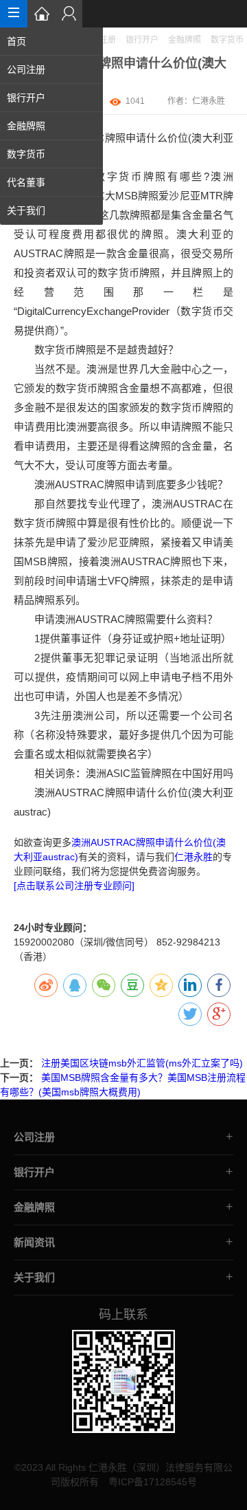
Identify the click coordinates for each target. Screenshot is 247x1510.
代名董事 (26, 182)
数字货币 (26, 154)
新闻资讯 (34, 1242)
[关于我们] (68, 14)
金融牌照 (26, 125)
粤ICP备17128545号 (152, 1481)
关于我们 (26, 210)
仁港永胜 (208, 101)
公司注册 (26, 69)
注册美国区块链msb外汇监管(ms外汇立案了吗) (142, 1063)
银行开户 (26, 97)
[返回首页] (41, 14)
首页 (16, 41)
